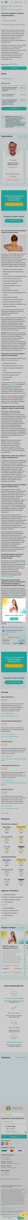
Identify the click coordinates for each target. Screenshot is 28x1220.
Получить (14, 619)
